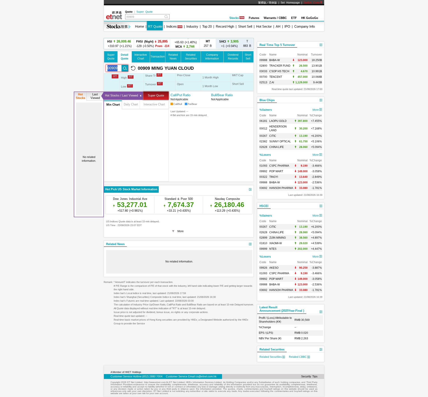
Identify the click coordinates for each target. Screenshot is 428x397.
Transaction (157, 56)
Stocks (234, 18)
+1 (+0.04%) (229, 43)
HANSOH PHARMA (281, 188)
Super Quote (144, 11)
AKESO (273, 267)
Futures (254, 18)
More (316, 109)
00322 (263, 176)
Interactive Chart (154, 104)
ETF (294, 18)
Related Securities (271, 349)
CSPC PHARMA (279, 165)
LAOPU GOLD (278, 121)
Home (139, 26)
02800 (263, 65)
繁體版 (262, 2)
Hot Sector (264, 26)
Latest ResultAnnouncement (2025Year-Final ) (281, 309)
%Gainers (265, 109)
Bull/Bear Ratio (222, 95)
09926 (263, 267)
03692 (263, 188)
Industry (192, 26)
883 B (247, 43)
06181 (263, 121)
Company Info (304, 26)
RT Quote (155, 26)
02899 (263, 237)
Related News (115, 244)
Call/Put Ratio (180, 95)
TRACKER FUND (279, 65)
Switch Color (312, 2)
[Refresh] (133, 68)
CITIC (272, 135)
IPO (287, 26)
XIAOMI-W (275, 243)
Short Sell (245, 26)
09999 (263, 248)
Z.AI (271, 82)
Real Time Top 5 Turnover (277, 45)
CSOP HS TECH (279, 71)
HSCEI (263, 206)
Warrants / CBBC (275, 18)
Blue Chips (267, 100)
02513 (263, 82)
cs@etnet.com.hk (206, 376)
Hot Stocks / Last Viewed (121, 95)
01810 (263, 243)
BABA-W (274, 60)
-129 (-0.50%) (152, 43)
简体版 (273, 2)
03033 (263, 71)
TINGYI (273, 176)
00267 (263, 135)
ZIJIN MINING (277, 237)
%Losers (265, 154)
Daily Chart (131, 104)
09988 (263, 60)
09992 (263, 171)
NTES (272, 248)
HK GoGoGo (309, 18)
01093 (263, 165)
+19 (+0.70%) (185, 43)
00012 (263, 128)
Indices (171, 26)
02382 (263, 141)
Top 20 (207, 26)
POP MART (276, 171)
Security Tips (309, 376)
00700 (263, 76)
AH (278, 26)
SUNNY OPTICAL (280, 141)
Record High (225, 26)
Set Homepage (290, 2)
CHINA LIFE (276, 147)
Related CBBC (298, 356)
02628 (263, 147)
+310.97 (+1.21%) (119, 43)
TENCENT (275, 76)
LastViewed (95, 96)
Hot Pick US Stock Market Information (131, 189)
